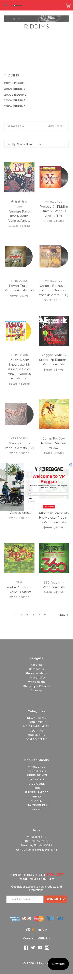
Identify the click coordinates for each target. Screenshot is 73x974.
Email (30, 491)
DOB (30, 498)
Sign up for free (49, 506)
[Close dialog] (70, 464)
